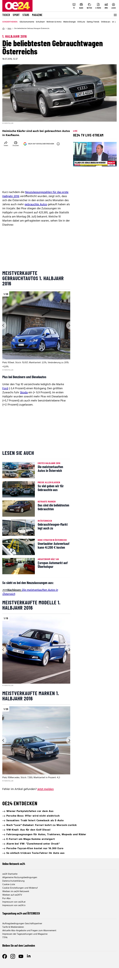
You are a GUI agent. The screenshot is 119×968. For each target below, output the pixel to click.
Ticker (6, 15)
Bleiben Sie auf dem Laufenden (18, 945)
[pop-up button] (107, 161)
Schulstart (40, 22)
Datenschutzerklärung (13, 881)
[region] (36, 331)
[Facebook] (4, 956)
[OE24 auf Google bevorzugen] (58, 144)
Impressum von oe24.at (14, 902)
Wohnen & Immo (54, 22)
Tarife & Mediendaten (13, 927)
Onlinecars (105, 22)
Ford (5, 388)
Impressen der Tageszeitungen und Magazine (24, 934)
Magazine (37, 15)
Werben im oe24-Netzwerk (15, 891)
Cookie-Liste (8, 884)
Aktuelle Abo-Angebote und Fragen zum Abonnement (29, 931)
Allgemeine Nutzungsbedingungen (19, 877)
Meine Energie (69, 22)
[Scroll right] (115, 22)
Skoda (24, 392)
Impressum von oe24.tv (14, 905)
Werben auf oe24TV (12, 895)
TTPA (4, 937)
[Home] (3, 28)
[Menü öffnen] (115, 14)
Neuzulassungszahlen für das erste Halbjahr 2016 (35, 194)
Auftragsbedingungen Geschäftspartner (22, 924)
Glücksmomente (27, 22)
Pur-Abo (6, 898)
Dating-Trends (93, 22)
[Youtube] (21, 956)
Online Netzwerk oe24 (13, 863)
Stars (25, 15)
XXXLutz (81, 22)
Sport (16, 15)
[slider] (87, 162)
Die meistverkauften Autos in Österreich (30, 592)
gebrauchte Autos (36, 204)
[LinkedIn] (29, 956)
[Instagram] (12, 956)
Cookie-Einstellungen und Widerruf (20, 888)
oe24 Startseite (9, 874)
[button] (77, 161)
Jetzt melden (45, 789)
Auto (9, 28)
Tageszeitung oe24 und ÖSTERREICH (21, 913)
